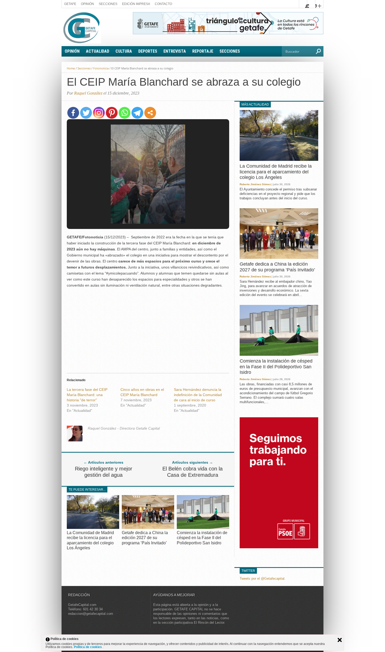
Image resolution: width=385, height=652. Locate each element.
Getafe (70, 4)
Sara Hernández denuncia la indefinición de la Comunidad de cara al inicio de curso (198, 394)
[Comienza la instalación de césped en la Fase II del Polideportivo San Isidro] (203, 527)
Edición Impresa (136, 4)
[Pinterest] (112, 113)
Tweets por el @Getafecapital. (262, 578)
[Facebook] (73, 113)
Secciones (108, 4)
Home (71, 68)
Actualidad (97, 51)
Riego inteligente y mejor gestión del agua (103, 472)
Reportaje (202, 51)
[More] (150, 113)
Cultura (124, 51)
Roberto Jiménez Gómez (255, 184)
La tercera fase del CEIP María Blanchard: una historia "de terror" (87, 394)
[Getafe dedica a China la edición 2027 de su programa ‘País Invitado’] (148, 527)
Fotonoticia (101, 68)
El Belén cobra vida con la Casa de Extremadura (192, 472)
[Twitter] (86, 113)
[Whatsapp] (124, 113)
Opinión (87, 4)
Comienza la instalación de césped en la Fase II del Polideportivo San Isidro (202, 537)
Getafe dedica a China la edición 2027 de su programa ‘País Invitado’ (145, 537)
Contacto (163, 4)
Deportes (147, 51)
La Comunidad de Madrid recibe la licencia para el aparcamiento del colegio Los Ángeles (276, 171)
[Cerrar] (340, 640)
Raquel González (88, 93)
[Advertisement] (148, 329)
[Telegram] (137, 113)
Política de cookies (88, 647)
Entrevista (174, 51)
